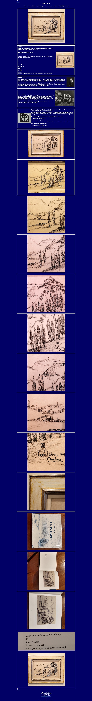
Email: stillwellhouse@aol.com (46, 696)
